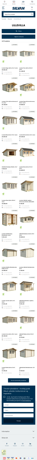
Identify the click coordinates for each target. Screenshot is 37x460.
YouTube (22, 445)
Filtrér (20, 31)
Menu (3, 9)
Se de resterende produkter (18, 380)
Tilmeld (18, 421)
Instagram (15, 445)
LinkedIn (30, 445)
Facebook (7, 445)
